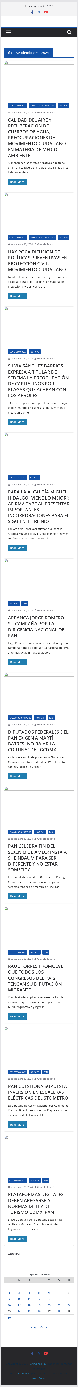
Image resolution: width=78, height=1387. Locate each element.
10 (19, 1299)
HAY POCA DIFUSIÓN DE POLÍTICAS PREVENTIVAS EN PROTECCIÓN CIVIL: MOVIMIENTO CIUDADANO (37, 261)
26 (39, 1311)
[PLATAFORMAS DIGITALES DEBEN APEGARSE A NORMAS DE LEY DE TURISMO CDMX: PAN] (39, 1154)
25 (29, 1311)
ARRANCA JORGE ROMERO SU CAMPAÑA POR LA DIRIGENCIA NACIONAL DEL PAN (37, 627)
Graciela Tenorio (46, 112)
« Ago (34, 1327)
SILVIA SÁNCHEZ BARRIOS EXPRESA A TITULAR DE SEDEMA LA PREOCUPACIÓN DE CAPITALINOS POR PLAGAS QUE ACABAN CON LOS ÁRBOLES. (38, 380)
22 (68, 1305)
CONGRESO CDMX (17, 105)
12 (39, 1299)
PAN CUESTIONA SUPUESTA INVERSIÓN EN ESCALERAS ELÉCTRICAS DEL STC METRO (38, 1092)
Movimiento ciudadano (42, 105)
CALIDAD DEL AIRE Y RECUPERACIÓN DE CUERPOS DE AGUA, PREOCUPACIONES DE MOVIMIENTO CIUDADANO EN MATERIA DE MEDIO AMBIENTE (37, 137)
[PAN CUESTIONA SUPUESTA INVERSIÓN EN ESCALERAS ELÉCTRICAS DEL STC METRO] (39, 1046)
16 (9, 1305)
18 (29, 1305)
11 (29, 1299)
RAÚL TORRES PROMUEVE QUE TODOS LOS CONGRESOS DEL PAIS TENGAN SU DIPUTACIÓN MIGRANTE (35, 978)
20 (49, 1305)
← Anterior (12, 1254)
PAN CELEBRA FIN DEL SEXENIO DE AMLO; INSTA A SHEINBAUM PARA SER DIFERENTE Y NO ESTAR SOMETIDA (37, 858)
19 (39, 1305)
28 (59, 1311)
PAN (25, 603)
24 (19, 1311)
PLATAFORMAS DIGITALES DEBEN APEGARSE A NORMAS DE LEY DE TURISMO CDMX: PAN (36, 1203)
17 (19, 1305)
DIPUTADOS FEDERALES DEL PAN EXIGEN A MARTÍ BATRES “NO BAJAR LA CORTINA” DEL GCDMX (38, 741)
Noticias (63, 105)
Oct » (43, 1327)
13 (49, 1299)
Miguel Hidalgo (17, 477)
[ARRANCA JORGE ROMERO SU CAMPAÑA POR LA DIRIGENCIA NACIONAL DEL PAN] (39, 578)
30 (9, 1317)
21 (59, 1305)
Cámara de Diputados (20, 717)
